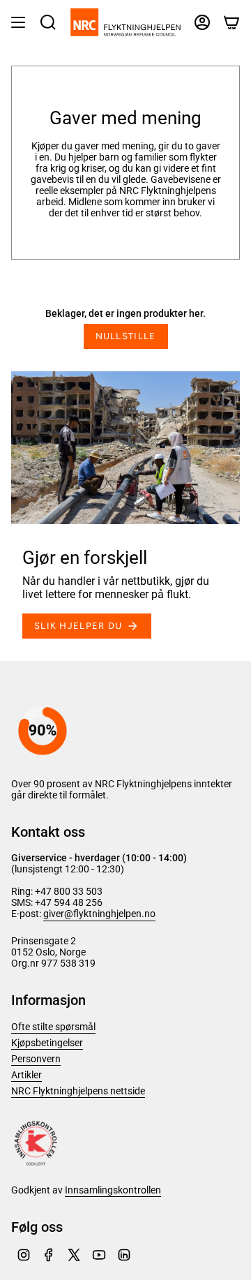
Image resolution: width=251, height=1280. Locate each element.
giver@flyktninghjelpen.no (99, 913)
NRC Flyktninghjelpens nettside (78, 1090)
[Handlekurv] (231, 22)
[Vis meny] (18, 22)
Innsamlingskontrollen (113, 1190)
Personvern (36, 1058)
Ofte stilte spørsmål (53, 1026)
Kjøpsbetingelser (47, 1042)
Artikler (26, 1074)
